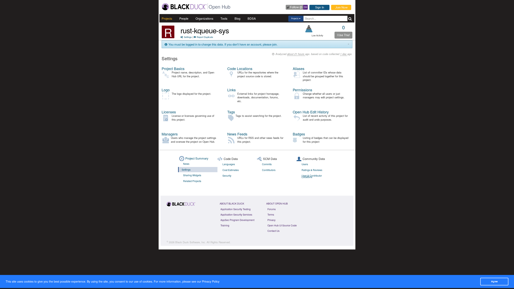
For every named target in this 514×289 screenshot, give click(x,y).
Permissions (302, 89)
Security (226, 175)
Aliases (298, 68)
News (186, 163)
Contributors (268, 170)
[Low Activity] (308, 28)
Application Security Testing (235, 209)
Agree (494, 281)
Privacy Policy (210, 281)
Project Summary (196, 158)
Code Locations (239, 68)
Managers (170, 133)
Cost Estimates (230, 170)
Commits (267, 164)
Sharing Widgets (192, 175)
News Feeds (237, 133)
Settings (188, 37)
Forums (271, 209)
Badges (299, 133)
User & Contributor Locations (312, 176)
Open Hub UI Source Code (282, 225)
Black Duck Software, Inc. (190, 242)
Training (224, 225)
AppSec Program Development (237, 220)
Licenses (169, 111)
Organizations (204, 18)
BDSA (252, 18)
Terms (270, 214)
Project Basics (173, 68)
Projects (167, 18)
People (183, 18)
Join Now (341, 7)
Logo (166, 89)
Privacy (271, 220)
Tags (231, 111)
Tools (223, 18)
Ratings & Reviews (312, 170)
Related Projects (192, 181)
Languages (228, 164)
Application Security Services (236, 214)
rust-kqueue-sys (205, 30)
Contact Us (273, 230)
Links (231, 89)
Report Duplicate (205, 37)
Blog (237, 18)
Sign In (319, 7)
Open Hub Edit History (311, 111)
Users (305, 164)
